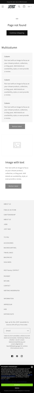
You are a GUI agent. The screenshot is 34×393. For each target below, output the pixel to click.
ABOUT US (7, 219)
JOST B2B (7, 229)
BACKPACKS (8, 257)
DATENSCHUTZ (9, 314)
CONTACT (7, 286)
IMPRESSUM (8, 304)
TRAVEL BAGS (8, 253)
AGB (5, 309)
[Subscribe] (27, 330)
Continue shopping (17, 33)
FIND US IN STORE (10, 210)
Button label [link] (17, 126)
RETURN (6, 281)
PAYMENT (7, 276)
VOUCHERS (7, 262)
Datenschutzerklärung (15, 342)
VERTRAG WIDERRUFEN (11, 291)
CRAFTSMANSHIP (9, 215)
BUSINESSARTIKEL (10, 248)
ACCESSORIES (8, 243)
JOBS (6, 224)
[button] (2, 6)
